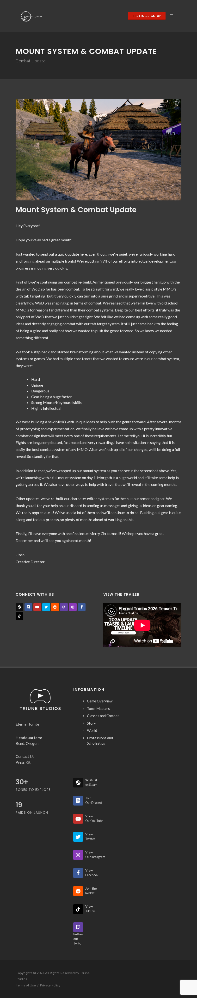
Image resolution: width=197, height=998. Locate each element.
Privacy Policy (50, 985)
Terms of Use (26, 985)
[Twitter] (46, 607)
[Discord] (28, 607)
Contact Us (25, 756)
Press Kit (23, 762)
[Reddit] (55, 607)
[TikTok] (19, 616)
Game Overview (99, 701)
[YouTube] (37, 607)
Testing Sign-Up (146, 16)
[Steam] (19, 607)
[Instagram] (73, 607)
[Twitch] (64, 607)
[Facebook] (82, 607)
